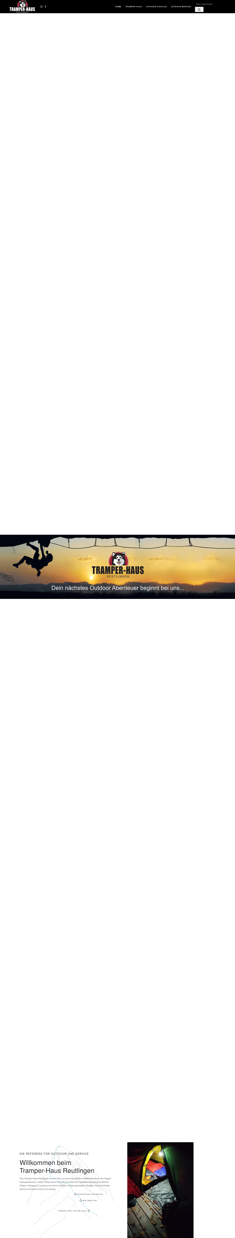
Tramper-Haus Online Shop (72, 1211)
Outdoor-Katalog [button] (156, 6)
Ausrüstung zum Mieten (90, 1194)
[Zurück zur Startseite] (22, 6)
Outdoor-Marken (181, 6)
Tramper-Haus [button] (133, 6)
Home (118, 6)
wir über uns (90, 1200)
